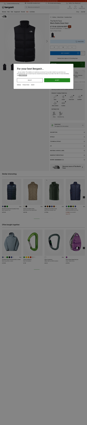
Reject (30, 80)
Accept (57, 80)
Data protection (23, 75)
